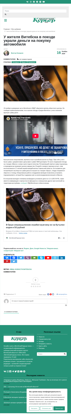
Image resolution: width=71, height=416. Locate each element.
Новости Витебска (23, 269)
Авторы (41, 341)
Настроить (34, 408)
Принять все (59, 408)
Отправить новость (45, 344)
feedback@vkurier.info (25, 357)
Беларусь (16, 62)
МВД (12, 269)
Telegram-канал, (52, 248)
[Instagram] (55, 257)
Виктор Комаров (17, 53)
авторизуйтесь (62, 294)
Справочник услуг (45, 339)
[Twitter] (14, 261)
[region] (47, 400)
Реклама (41, 348)
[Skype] (41, 257)
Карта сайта (43, 346)
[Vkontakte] (7, 257)
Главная (7, 29)
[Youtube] (48, 257)
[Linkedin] (62, 257)
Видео (24, 62)
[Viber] (27, 257)
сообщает (24, 183)
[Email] (34, 257)
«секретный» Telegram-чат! (13, 250)
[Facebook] (14, 257)
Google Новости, (40, 248)
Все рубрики (16, 29)
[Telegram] (20, 257)
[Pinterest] (7, 261)
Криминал (31, 62)
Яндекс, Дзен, (29, 248)
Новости (41, 337)
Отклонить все (46, 408)
